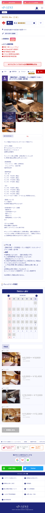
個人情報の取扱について (10, 489)
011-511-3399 (10, 33)
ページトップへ (21, 473)
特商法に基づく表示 (9, 483)
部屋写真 (14, 71)
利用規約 (28, 483)
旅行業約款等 (7, 499)
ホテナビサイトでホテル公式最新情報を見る (22, 64)
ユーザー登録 (11, 12)
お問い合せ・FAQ (30, 494)
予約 (41, 71)
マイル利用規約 (30, 489)
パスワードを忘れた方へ (10, 478)
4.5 (15, 23)
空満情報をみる (13, 39)
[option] (10, 304)
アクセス (23, 71)
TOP (5, 71)
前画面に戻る (10, 430)
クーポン (32, 71)
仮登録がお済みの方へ (32, 478)
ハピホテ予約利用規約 (9, 494)
